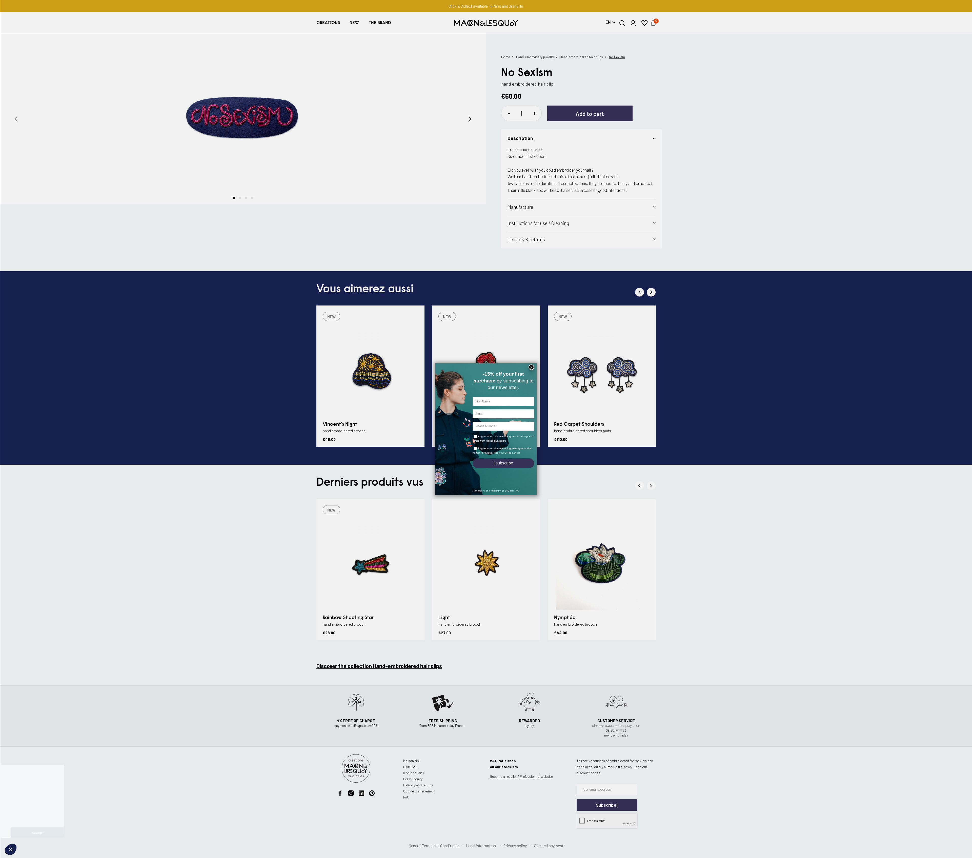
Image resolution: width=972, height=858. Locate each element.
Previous (639, 292)
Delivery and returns (418, 785)
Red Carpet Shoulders (579, 424)
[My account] (633, 23)
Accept (85, 832)
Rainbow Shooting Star (348, 617)
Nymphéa (565, 617)
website (536, 776)
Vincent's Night (340, 424)
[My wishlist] (644, 23)
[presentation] (16, 119)
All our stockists (504, 767)
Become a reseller (503, 776)
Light (444, 617)
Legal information (481, 845)
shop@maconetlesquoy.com (616, 725)
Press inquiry (412, 779)
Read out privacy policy (26, 816)
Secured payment (548, 845)
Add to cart (590, 113)
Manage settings (31, 832)
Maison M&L (412, 761)
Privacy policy (515, 845)
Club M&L (410, 767)
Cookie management (419, 791)
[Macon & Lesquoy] (486, 23)
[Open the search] (622, 23)
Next (651, 292)
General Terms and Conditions (434, 845)
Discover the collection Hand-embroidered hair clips (379, 666)
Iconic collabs (413, 773)
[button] (328, 23)
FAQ (406, 797)
